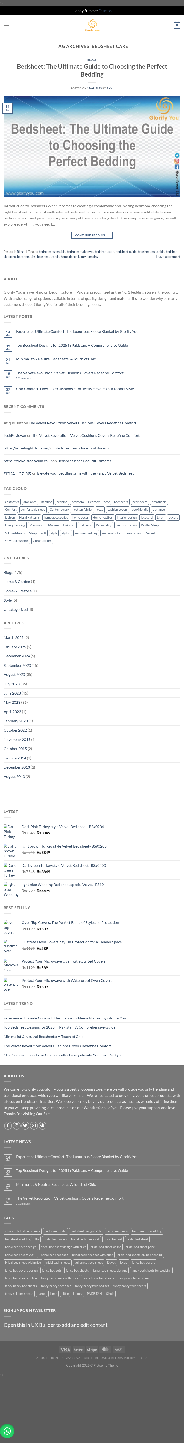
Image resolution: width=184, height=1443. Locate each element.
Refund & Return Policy (115, 1358)
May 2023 (12, 702)
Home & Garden (17, 581)
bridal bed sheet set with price (92, 1255)
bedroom (78, 502)
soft (43, 533)
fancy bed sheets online (21, 1278)
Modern (53, 525)
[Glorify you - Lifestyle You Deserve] (92, 25)
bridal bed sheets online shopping (139, 1255)
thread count (133, 533)
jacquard (147, 517)
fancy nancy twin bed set (92, 1286)
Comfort (11, 509)
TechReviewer (15, 435)
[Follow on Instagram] (17, 1126)
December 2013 (17, 767)
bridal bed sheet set (54, 1255)
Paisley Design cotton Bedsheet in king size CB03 (41, 1391)
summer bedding (86, 533)
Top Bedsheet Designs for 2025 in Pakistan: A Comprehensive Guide (72, 345)
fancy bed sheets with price (59, 1278)
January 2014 (15, 758)
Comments (23, 378)
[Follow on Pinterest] (42, 1126)
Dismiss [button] (105, 10)
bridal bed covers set (85, 1239)
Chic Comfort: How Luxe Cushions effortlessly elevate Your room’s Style (75, 388)
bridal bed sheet (137, 1239)
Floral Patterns (29, 517)
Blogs (92, 59)
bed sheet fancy (117, 1231)
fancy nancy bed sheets (21, 1286)
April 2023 (12, 711)
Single (110, 1294)
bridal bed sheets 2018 (21, 1255)
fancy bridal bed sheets (98, 1278)
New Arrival (72, 1358)
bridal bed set (113, 1239)
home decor (69, 257)
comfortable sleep (33, 509)
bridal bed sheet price (140, 1247)
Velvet (150, 533)
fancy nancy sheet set (56, 1286)
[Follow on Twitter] (25, 1126)
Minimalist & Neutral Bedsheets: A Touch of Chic (56, 359)
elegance (159, 509)
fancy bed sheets (77, 1270)
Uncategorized (16, 609)
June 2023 (12, 693)
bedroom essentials (52, 252)
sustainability (111, 533)
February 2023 (16, 720)
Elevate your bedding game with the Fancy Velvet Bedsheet (85, 473)
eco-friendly (140, 509)
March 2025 (14, 637)
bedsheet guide (126, 252)
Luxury (173, 517)
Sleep (33, 533)
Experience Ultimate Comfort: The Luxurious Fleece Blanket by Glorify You (77, 331)
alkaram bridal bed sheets (22, 1231)
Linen (160, 517)
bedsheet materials (151, 252)
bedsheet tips (26, 257)
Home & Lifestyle (18, 590)
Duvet (111, 1262)
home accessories (56, 517)
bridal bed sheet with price (23, 1262)
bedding (62, 502)
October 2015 (15, 748)
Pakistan (69, 525)
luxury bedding (88, 257)
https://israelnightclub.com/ (27, 448)
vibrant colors (42, 541)
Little (65, 1294)
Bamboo (46, 502)
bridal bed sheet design (20, 1247)
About (41, 1358)
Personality (103, 525)
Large (42, 1294)
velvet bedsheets (17, 541)
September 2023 (17, 665)
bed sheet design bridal (86, 1231)
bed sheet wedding (18, 1239)
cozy (100, 509)
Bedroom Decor (99, 502)
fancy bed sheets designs (110, 1270)
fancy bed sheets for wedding (151, 1270)
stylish (66, 533)
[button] (7, 1431)
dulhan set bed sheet (89, 1262)
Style (8, 600)
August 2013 (14, 776)
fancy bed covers (143, 1262)
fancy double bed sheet (134, 1278)
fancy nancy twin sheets (129, 1286)
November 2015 (17, 739)
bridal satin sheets (57, 1262)
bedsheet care (104, 252)
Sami (110, 88)
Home (54, 1358)
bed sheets (139, 502)
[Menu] (6, 25)
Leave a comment (168, 257)
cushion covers (118, 509)
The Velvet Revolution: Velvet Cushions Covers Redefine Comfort (70, 372)
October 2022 (15, 730)
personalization (126, 525)
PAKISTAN (94, 1294)
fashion (10, 517)
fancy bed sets (52, 1270)
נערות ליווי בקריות (17, 473)
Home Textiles (103, 517)
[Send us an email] (34, 1126)
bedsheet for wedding (147, 1231)
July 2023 (12, 683)
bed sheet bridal (55, 1231)
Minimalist (36, 525)
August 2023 (14, 674)
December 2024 (17, 656)
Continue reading (92, 235)
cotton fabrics (83, 509)
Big (37, 1239)
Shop (88, 1358)
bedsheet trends (48, 257)
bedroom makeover (80, 252)
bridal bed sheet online (106, 1247)
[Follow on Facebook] (8, 1126)
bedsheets (121, 502)
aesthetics (12, 502)
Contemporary (60, 509)
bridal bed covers (55, 1239)
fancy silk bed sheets (19, 1294)
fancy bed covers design (21, 1270)
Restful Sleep (150, 525)
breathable (159, 502)
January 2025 (15, 646)
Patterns (86, 525)
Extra (124, 1262)
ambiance (30, 502)
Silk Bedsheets (15, 533)
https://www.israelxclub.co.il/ (28, 460)
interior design (127, 517)
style (54, 533)
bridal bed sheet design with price (63, 1247)
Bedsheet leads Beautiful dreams (82, 448)
